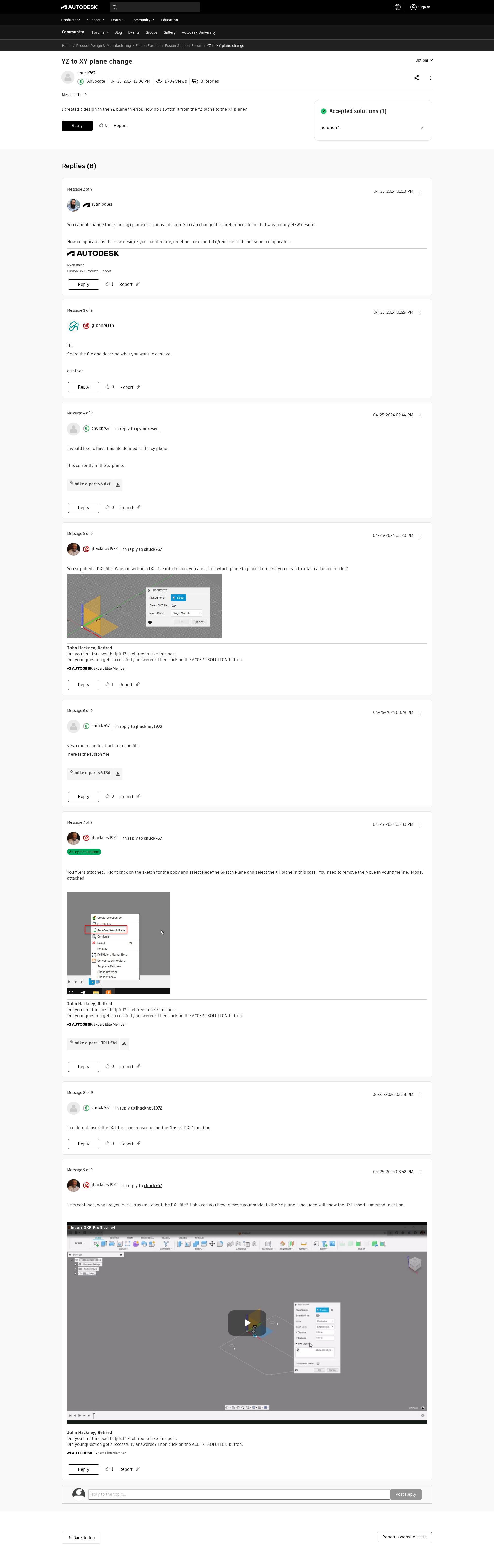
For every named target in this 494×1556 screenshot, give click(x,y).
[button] (430, 77)
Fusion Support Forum (183, 45)
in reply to (137, 429)
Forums (98, 32)
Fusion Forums (148, 45)
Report (120, 125)
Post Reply (405, 1494)
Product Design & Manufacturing (103, 45)
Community (73, 32)
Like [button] (101, 125)
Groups (151, 32)
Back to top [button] (84, 1538)
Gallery (170, 32)
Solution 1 (330, 128)
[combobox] (155, 7)
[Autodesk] (79, 7)
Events (133, 32)
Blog (118, 32)
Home (67, 45)
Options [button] (422, 60)
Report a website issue (404, 1537)
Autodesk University (199, 32)
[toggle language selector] (397, 7)
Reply (77, 125)
